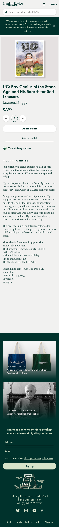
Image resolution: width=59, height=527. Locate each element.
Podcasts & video (33, 522)
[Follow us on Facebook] (42, 510)
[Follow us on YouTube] (34, 510)
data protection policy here (38, 458)
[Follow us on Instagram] (26, 510)
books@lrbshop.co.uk (30, 27)
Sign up (29, 466)
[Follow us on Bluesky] (17, 510)
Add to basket (29, 128)
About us (49, 522)
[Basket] (44, 4)
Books (9, 522)
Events (19, 522)
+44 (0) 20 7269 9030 (29, 503)
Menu (54, 4)
